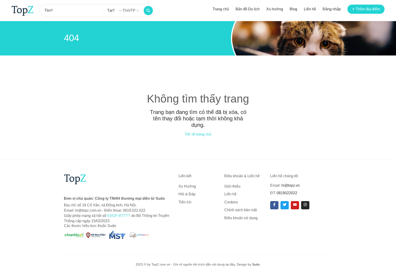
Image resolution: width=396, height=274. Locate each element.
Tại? (111, 10)
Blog (293, 9)
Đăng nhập (332, 9)
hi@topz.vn (290, 185)
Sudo (256, 264)
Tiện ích (185, 202)
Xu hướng (274, 9)
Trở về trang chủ (198, 134)
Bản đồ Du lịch (248, 9)
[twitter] (284, 205)
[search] (148, 10)
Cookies (231, 202)
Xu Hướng (187, 186)
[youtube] (295, 205)
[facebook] (274, 205)
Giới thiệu (232, 186)
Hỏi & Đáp (187, 194)
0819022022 (287, 193)
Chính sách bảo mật (240, 210)
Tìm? (48, 10)
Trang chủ (221, 9)
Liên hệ (310, 9)
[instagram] (305, 205)
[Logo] (22, 10)
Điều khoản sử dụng (241, 218)
